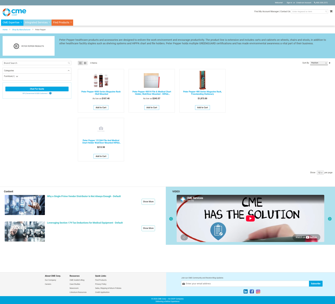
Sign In (289, 3)
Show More (148, 201)
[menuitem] (11, 23)
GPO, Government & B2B (36, 93)
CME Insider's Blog (77, 280)
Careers (48, 284)
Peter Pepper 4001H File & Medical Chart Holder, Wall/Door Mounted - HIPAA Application (151, 93)
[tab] (37, 71)
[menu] (167, 23)
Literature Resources (78, 292)
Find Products (101, 280)
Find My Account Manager (266, 11)
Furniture (9, 76)
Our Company (50, 280)
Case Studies (75, 284)
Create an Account (303, 3)
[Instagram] (258, 292)
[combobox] (309, 11)
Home (5, 30)
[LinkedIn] (246, 292)
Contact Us (285, 11)
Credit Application (102, 292)
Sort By (305, 63)
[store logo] (14, 12)
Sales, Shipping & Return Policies (108, 288)
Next (330, 219)
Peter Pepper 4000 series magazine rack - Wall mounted (101, 93)
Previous (171, 219)
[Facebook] (252, 292)
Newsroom (74, 288)
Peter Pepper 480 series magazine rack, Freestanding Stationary (202, 93)
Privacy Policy (100, 284)
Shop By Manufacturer (21, 30)
